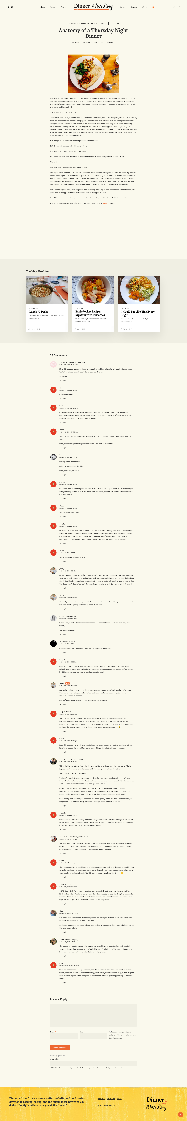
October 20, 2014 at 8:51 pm (68, 714)
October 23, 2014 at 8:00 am (68, 913)
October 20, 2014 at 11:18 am (68, 390)
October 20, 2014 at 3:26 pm (68, 686)
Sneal (105, 203)
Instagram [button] (111, 1098)
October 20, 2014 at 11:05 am (68, 365)
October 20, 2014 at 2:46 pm (68, 571)
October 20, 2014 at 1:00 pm (68, 484)
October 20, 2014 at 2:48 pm (68, 598)
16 (39, 329)
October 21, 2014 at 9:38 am (68, 839)
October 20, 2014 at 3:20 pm (68, 662)
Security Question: (57, 1056)
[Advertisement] (93, 223)
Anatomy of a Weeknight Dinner (83, 24)
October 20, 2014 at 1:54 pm (68, 526)
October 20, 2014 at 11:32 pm (68, 815)
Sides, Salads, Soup (37, 279)
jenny (78, 329)
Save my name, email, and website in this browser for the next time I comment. (122, 1035)
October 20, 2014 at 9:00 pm (68, 741)
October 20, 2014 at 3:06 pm (68, 619)
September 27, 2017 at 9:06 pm (69, 966)
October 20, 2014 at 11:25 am (68, 408)
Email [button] (119, 1098)
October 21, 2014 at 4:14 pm (68, 863)
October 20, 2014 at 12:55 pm (68, 457)
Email (82, 1032)
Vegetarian (114, 24)
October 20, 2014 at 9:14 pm (68, 762)
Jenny (76, 42)
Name (53, 1032)
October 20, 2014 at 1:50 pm (68, 508)
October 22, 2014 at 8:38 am (68, 887)
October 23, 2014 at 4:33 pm (68, 942)
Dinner (103, 24)
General (125, 279)
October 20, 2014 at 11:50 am (68, 432)
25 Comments (107, 42)
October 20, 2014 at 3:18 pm (68, 644)
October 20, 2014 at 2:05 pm (68, 553)
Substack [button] (101, 1098)
